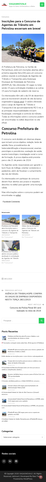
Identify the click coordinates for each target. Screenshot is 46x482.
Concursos (5, 17)
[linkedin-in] (10, 461)
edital (18, 195)
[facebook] (16, 461)
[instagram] (4, 461)
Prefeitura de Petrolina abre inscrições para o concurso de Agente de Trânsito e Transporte (10, 229)
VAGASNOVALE (17, 3)
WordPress (27, 479)
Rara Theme (37, 476)
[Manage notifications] (41, 477)
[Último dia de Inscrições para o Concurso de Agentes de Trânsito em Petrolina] (31, 220)
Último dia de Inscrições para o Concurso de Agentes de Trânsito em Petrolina (30, 229)
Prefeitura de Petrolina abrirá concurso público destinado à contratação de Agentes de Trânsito (10, 255)
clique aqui (19, 101)
